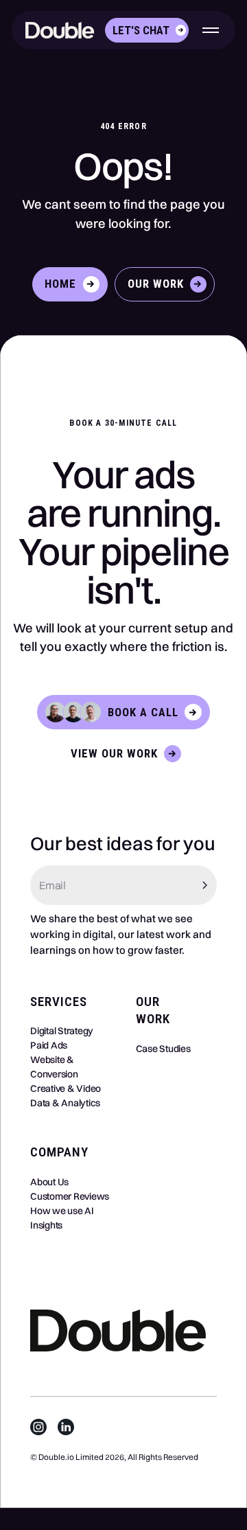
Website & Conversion (54, 1066)
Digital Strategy (61, 1031)
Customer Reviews (69, 1196)
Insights (46, 1225)
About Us (49, 1182)
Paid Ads (48, 1045)
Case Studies (163, 1048)
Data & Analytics (65, 1103)
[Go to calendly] (123, 712)
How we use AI (62, 1210)
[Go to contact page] (147, 30)
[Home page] (63, 30)
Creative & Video (65, 1088)
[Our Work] (165, 284)
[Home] (70, 284)
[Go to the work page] (123, 753)
